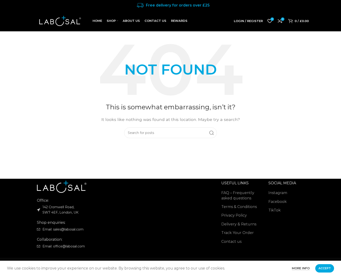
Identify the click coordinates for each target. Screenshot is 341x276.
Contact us (231, 241)
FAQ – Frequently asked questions (237, 195)
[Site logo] (60, 20)
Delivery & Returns (238, 224)
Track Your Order (237, 233)
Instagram (277, 193)
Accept (324, 268)
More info (301, 268)
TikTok (274, 210)
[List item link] (64, 229)
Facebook (277, 201)
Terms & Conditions (239, 207)
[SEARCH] (211, 132)
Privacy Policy (234, 215)
